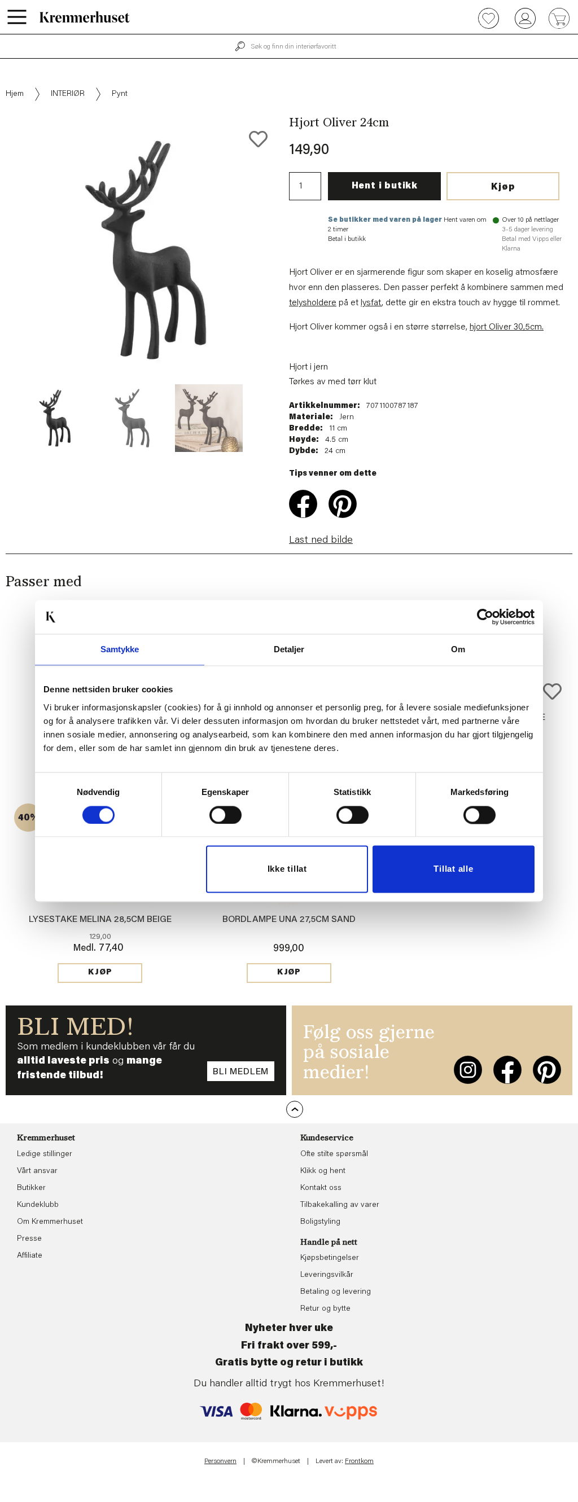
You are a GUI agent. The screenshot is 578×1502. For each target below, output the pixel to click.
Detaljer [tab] (289, 649)
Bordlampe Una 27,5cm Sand (289, 919)
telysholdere (312, 303)
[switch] (225, 815)
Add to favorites (258, 139)
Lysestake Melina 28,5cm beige (100, 919)
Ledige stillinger (44, 1154)
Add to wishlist (552, 691)
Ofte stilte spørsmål (334, 1154)
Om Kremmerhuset (50, 1222)
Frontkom (359, 1461)
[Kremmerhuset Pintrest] (547, 1070)
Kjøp (503, 187)
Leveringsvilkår (326, 1275)
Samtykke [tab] (119, 649)
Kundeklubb (38, 1205)
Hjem (15, 94)
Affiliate (29, 1256)
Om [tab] (458, 649)
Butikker (31, 1188)
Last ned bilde (321, 540)
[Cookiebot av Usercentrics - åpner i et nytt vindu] (485, 616)
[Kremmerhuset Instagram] (468, 1070)
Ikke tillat (287, 869)
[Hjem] (85, 17)
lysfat (371, 303)
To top (294, 1109)
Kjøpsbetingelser (329, 1258)
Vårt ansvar (37, 1171)
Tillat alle (453, 869)
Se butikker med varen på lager (385, 220)
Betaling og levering (335, 1292)
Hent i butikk (385, 186)
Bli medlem (241, 1072)
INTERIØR (68, 94)
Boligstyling (320, 1222)
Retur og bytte (325, 1309)
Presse (29, 1239)
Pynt (120, 94)
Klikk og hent (322, 1171)
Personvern (220, 1461)
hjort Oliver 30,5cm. (507, 327)
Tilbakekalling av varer (339, 1205)
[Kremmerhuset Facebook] (507, 1070)
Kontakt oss (320, 1188)
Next (297, 284)
